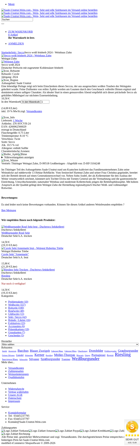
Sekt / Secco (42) (17, 317)
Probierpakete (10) (18, 301)
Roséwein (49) (16, 310)
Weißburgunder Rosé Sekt (15, 232)
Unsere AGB (15, 394)
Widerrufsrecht (16, 388)
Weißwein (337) (17, 304)
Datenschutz (15, 398)
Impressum (14, 401)
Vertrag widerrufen (18, 391)
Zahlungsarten (16, 371)
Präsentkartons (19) (18, 329)
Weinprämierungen (18, 374)
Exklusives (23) (16, 323)
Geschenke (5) (16, 335)
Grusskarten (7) (16, 332)
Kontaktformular (17, 412)
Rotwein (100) (16, 307)
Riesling (5, 275)
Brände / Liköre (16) (19, 320)
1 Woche (18, 120)
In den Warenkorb (31, 102)
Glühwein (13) (16, 314)
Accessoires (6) (16, 326)
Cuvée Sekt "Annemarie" (15, 254)
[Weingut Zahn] (10, 61)
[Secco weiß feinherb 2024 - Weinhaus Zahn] (26, 55)
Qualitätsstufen (16, 377)
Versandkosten (34, 111)
